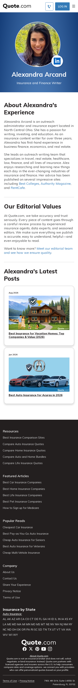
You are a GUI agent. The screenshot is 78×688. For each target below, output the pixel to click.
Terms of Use (11, 597)
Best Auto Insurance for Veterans (24, 546)
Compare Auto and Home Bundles (24, 456)
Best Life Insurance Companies (22, 495)
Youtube (43, 649)
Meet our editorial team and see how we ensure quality (38, 250)
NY (70, 624)
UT (54, 629)
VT (59, 629)
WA (68, 629)
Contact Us (10, 578)
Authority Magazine (56, 183)
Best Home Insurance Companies (24, 489)
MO (33, 624)
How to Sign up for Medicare (21, 508)
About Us (9, 572)
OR (24, 629)
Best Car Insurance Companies (22, 482)
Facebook (24, 649)
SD (40, 629)
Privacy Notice (12, 591)
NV (52, 624)
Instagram (50, 649)
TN (45, 629)
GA (45, 619)
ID (52, 619)
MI (23, 624)
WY (15, 635)
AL (4, 619)
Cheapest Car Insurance (18, 527)
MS (38, 624)
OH (14, 629)
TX (49, 629)
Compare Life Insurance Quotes (23, 463)
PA (28, 629)
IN (59, 619)
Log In (62, 6)
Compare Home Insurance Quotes (24, 450)
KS (66, 619)
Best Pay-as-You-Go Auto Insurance (26, 533)
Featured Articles (16, 476)
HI (49, 619)
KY (70, 619)
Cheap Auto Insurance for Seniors (24, 540)
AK (9, 619)
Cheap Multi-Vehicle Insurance (21, 552)
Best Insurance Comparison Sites (24, 437)
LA (4, 624)
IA (62, 619)
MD (14, 624)
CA (22, 619)
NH (57, 624)
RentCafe (18, 188)
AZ (13, 619)
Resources (11, 431)
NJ (61, 624)
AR (18, 619)
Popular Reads (14, 521)
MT (43, 624)
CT (32, 619)
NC (5, 629)
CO (27, 619)
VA (63, 629)
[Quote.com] (15, 6)
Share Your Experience (17, 584)
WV (5, 635)
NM (65, 624)
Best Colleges (29, 183)
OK (19, 629)
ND (9, 629)
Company (10, 566)
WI (10, 635)
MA (19, 624)
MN (28, 624)
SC (36, 629)
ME (9, 624)
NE (48, 624)
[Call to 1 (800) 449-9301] (49, 6)
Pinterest (37, 649)
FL (40, 619)
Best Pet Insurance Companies (22, 501)
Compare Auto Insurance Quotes (23, 444)
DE (36, 619)
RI (32, 629)
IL (56, 619)
